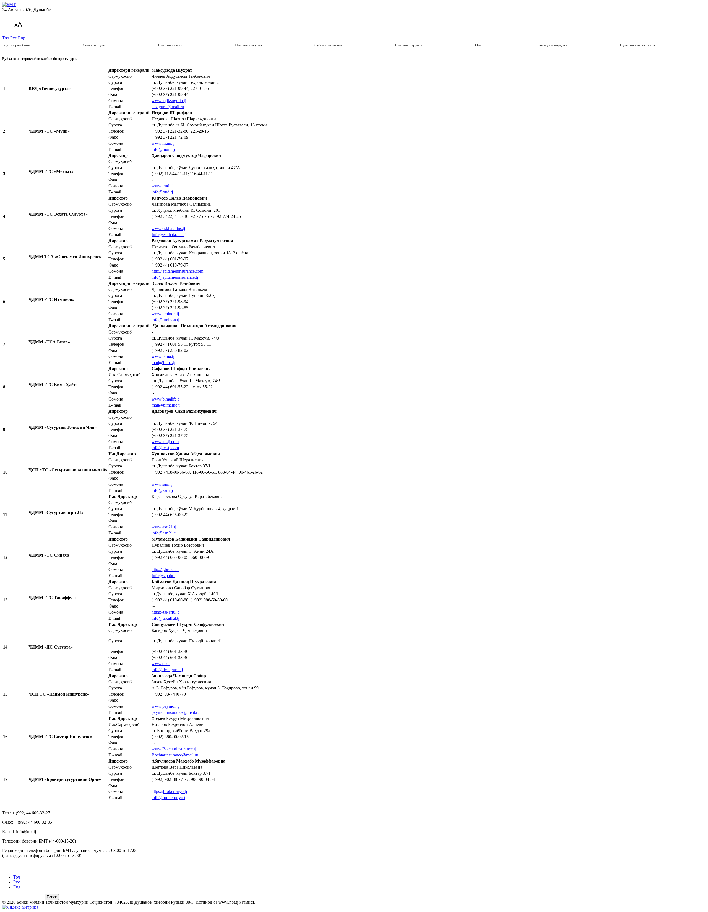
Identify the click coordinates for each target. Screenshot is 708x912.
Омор (479, 45)
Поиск (52, 897)
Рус (13, 37)
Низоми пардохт (409, 45)
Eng (21, 37)
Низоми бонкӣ (170, 45)
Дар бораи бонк (17, 45)
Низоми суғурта (248, 45)
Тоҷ (5, 37)
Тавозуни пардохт (552, 45)
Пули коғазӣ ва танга (637, 45)
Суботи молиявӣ (328, 45)
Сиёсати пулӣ (94, 45)
